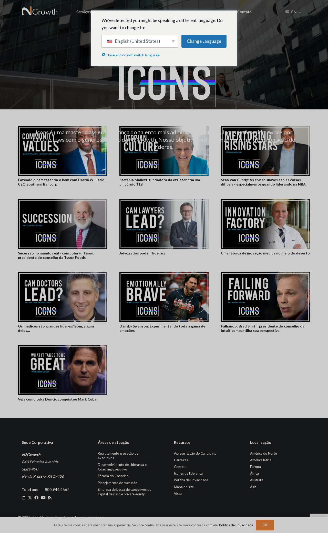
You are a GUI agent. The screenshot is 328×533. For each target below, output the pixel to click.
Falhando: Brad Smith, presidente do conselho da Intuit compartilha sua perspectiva (262, 328)
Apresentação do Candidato (195, 453)
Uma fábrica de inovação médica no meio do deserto (265, 253)
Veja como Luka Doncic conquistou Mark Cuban (58, 399)
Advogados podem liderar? (142, 253)
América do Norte (263, 453)
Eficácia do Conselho (113, 476)
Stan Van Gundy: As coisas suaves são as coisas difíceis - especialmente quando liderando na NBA (263, 182)
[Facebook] (36, 498)
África (254, 473)
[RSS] (50, 498)
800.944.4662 (57, 489)
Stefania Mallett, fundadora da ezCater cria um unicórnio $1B (159, 182)
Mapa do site (184, 487)
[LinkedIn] (23, 498)
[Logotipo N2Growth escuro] (40, 11)
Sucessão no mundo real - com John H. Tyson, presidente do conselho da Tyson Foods (56, 255)
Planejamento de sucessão (117, 483)
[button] (300, 12)
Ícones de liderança (188, 473)
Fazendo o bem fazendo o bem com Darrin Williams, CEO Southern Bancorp (61, 182)
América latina (260, 460)
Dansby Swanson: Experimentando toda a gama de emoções (162, 328)
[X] (30, 498)
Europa (255, 467)
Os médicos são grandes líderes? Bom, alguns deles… (56, 328)
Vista (178, 493)
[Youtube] (43, 498)
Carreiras (181, 460)
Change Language (204, 41)
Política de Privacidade (191, 480)
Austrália (256, 480)
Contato (180, 467)
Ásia (253, 487)
